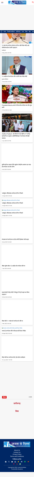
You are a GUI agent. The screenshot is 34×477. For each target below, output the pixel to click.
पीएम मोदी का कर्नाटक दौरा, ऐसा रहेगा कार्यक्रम (13, 357)
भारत (5, 31)
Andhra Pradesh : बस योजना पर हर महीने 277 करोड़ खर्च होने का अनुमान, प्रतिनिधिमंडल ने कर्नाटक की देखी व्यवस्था (16, 136)
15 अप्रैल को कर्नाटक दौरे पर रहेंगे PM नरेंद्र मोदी (14, 76)
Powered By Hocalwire (17, 469)
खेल (30, 31)
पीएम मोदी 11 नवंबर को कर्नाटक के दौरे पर (12, 321)
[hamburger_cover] (2, 2)
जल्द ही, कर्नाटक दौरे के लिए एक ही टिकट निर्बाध (14, 331)
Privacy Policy (17, 454)
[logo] (17, 2)
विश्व (26, 31)
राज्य (23, 31)
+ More (30, 397)
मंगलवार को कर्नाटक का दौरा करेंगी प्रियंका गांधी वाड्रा (15, 239)
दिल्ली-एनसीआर (11, 31)
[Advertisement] (17, 17)
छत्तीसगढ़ (18, 31)
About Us (17, 450)
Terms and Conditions (17, 456)
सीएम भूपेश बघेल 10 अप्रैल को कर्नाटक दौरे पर (13, 266)
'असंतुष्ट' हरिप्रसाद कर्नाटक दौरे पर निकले (12, 193)
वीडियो (4, 397)
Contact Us (17, 452)
